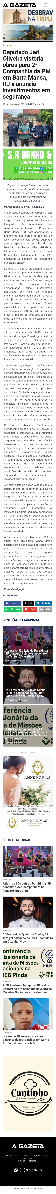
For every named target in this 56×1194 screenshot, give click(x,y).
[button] (12, 603)
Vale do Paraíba (21, 700)
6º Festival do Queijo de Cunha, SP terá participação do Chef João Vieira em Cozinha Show (25, 693)
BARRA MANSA (36, 104)
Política (7, 45)
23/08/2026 (9, 661)
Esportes (18, 661)
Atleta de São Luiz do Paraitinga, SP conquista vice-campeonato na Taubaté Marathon (27, 653)
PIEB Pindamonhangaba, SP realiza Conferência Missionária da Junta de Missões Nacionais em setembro (26, 734)
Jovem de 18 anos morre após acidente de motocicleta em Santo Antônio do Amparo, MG (26, 1040)
